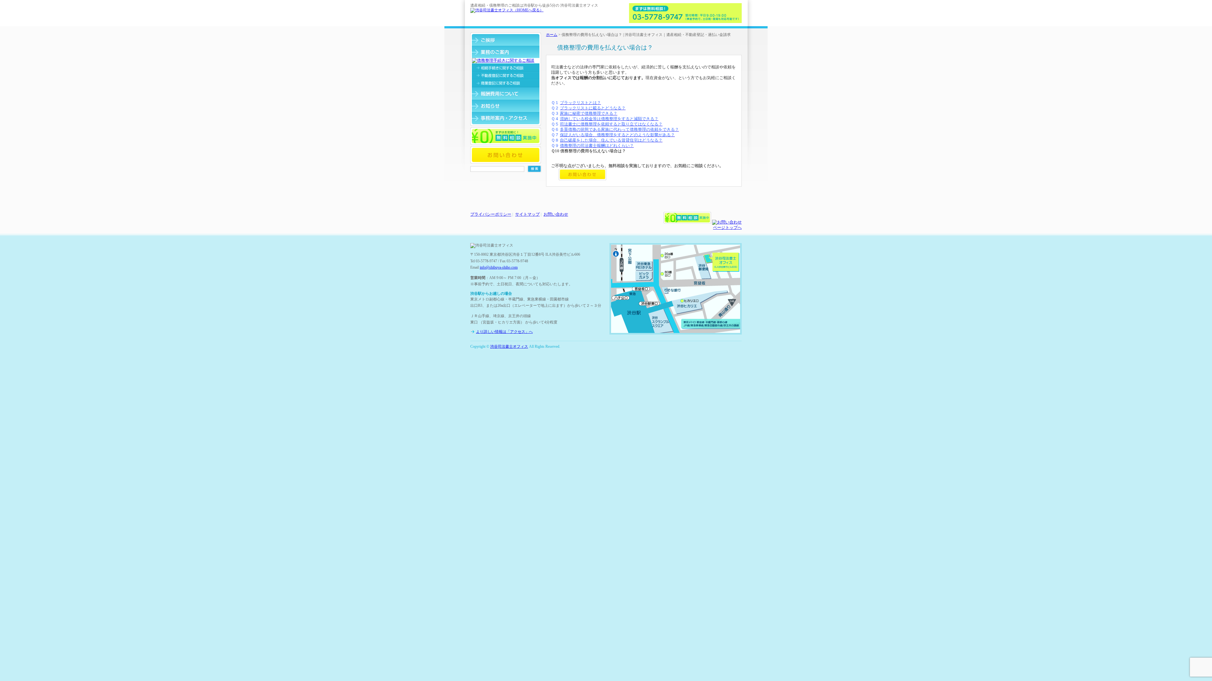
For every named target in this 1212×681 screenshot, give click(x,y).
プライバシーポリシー (490, 214)
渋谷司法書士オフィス (509, 346)
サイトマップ (527, 214)
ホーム (551, 35)
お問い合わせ (556, 214)
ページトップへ (727, 227)
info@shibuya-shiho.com (499, 267)
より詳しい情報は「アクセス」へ (504, 332)
